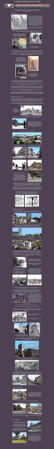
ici (17, 116)
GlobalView (31, 238)
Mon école (20, 415)
